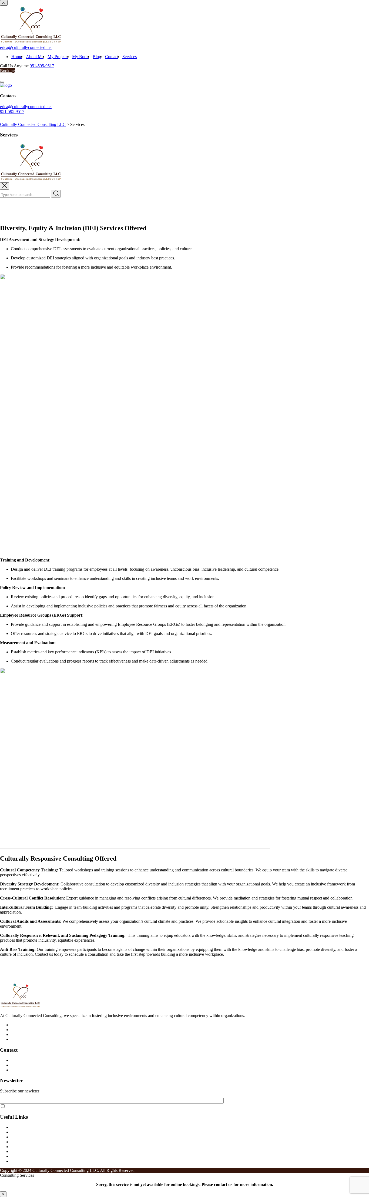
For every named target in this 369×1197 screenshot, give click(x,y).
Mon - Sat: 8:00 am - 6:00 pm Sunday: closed (49, 1070)
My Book (80, 56)
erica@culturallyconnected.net (26, 47)
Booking (7, 70)
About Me (34, 56)
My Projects (58, 56)
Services (129, 56)
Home (16, 56)
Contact (111, 56)
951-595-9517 (42, 65)
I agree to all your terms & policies (33, 1107)
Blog (97, 56)
